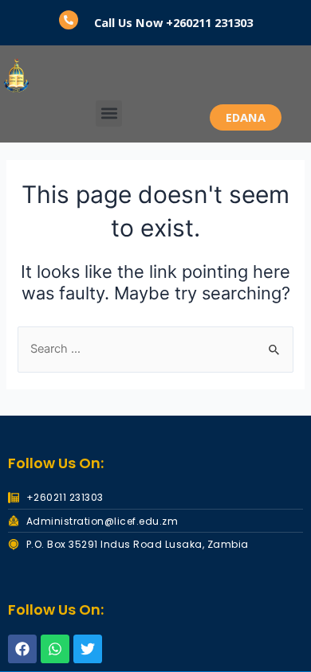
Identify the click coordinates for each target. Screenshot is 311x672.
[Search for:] (155, 349)
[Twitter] (87, 649)
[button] (109, 113)
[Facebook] (22, 649)
